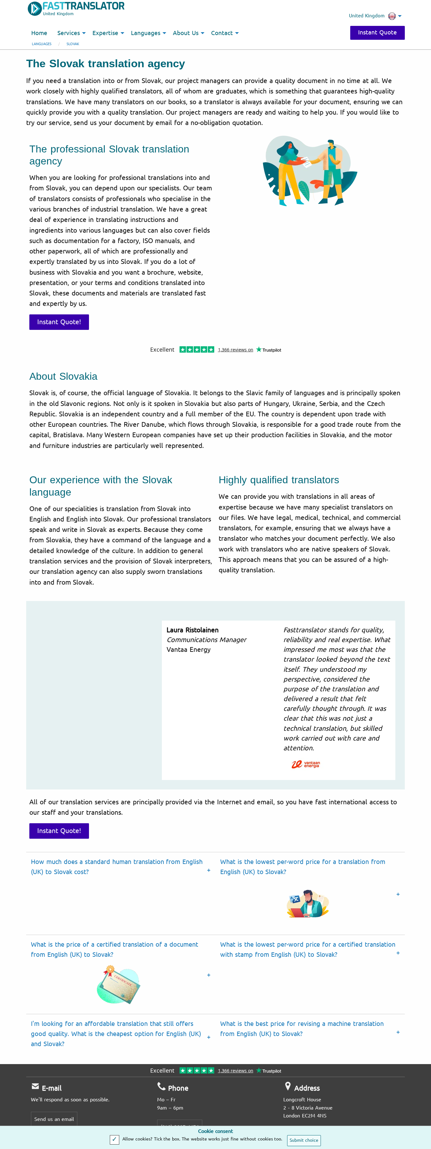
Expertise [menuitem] (105, 33)
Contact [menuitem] (222, 33)
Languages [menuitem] (145, 33)
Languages (41, 44)
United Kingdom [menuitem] (367, 15)
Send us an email (54, 1119)
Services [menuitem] (68, 33)
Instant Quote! (59, 322)
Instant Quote (377, 32)
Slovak (73, 44)
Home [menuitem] (39, 33)
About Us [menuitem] (185, 33)
